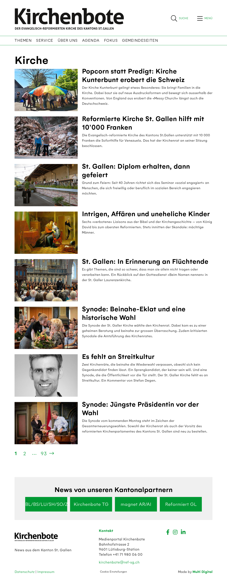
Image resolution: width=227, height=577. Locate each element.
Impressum (45, 572)
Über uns (68, 40)
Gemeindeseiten (140, 40)
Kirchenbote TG (91, 504)
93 (44, 453)
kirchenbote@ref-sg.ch (119, 562)
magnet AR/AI (136, 504)
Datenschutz (25, 572)
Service (44, 40)
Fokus (111, 40)
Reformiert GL (181, 504)
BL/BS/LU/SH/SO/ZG (46, 504)
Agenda (90, 40)
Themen (23, 40)
